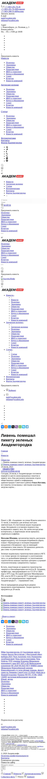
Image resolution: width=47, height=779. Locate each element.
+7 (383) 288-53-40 (12, 11)
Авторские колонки (10, 85)
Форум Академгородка (11, 143)
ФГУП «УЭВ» (31, 675)
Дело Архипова (19, 657)
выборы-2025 (6, 657)
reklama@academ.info (10, 20)
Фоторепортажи (8, 138)
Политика (10, 63)
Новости (5, 58)
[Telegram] (7, 149)
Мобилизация (35, 663)
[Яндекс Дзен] (7, 161)
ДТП (10, 661)
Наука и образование (15, 74)
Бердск (11, 654)
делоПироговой (8, 659)
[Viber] (7, 154)
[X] (13, 426)
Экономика (11, 65)
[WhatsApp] (20, 426)
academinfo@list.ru (22, 745)
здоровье (16, 661)
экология (32, 677)
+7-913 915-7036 (10, 743)
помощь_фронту (37, 670)
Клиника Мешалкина (30, 661)
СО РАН (31, 672)
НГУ (28, 666)
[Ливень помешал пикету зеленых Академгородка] (23, 603)
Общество (10, 67)
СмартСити (22, 672)
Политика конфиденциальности (14, 756)
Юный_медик (7, 679)
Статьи (4, 112)
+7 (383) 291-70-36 (12, 7)
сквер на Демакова (9, 672)
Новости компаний (14, 81)
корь (14, 663)
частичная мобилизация (17, 677)
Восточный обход (34, 654)
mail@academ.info (8, 18)
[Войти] (2, 169)
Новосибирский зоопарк (22, 668)
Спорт (8, 76)
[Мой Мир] (9, 426)
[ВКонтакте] (7, 147)
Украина (21, 675)
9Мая (3, 652)
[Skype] (23, 426)
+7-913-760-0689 (38, 740)
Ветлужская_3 (20, 654)
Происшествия (12, 69)
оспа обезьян (24, 670)
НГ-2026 (14, 666)
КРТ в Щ (25, 663)
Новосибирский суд (9, 670)
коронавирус (6, 663)
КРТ (18, 663)
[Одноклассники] (6, 151)
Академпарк (28, 652)
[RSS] (2, 429)
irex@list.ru (40, 746)
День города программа (25, 659)
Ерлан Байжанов (10, 471)
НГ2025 (22, 666)
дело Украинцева (34, 657)
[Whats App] (7, 158)
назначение (6, 666)
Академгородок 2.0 (14, 652)
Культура (10, 78)
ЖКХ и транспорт (14, 72)
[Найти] (3, 768)
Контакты (5, 140)
